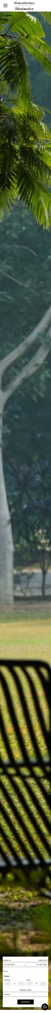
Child (28, 980)
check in (6, 960)
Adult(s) (7, 980)
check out (43, 960)
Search (25, 1002)
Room (5, 971)
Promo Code (25, 990)
